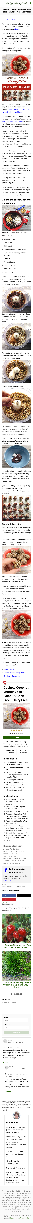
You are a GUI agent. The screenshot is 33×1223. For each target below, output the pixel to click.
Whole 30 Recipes (6, 910)
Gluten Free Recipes (7, 907)
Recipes (4, 908)
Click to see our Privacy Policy (19, 1218)
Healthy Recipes (17, 907)
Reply (7, 1062)
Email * (7, 1024)
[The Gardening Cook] (16, 3)
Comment (6, 1000)
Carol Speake (6, 902)
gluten (16, 29)
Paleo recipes (25, 907)
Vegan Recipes (14, 908)
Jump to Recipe (10, 19)
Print (16, 737)
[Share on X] (24, 895)
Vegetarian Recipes (24, 908)
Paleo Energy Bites (11, 669)
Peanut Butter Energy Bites (14, 673)
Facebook (7, 880)
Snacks (8, 908)
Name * (6, 1017)
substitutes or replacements (12, 122)
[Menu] (2, 3)
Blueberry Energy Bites (12, 676)
